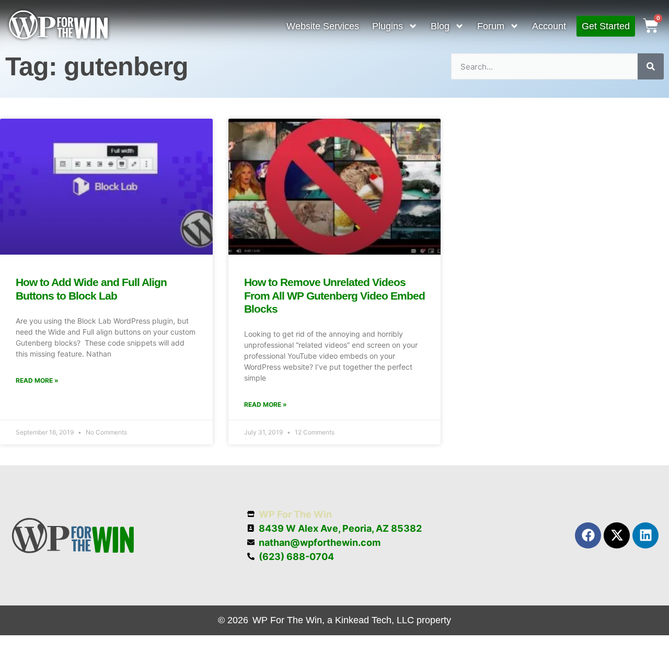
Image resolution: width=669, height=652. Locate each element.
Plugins (387, 26)
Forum (490, 26)
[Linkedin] (645, 535)
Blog (440, 26)
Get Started (606, 26)
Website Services (322, 26)
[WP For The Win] (58, 36)
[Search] (651, 66)
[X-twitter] (617, 535)
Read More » (37, 380)
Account (549, 26)
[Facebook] (588, 535)
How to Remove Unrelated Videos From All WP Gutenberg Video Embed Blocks (334, 295)
